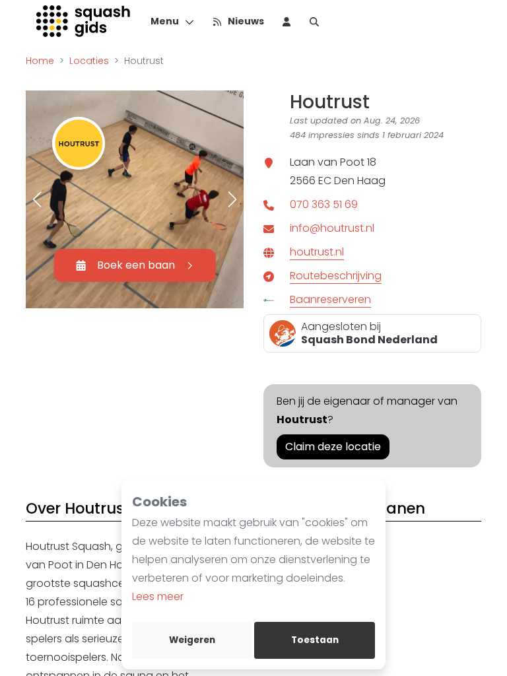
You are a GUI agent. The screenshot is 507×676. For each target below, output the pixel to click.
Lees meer (158, 596)
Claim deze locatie (333, 446)
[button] (37, 199)
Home (40, 60)
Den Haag (360, 180)
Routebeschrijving (336, 275)
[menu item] (286, 21)
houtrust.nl (317, 251)
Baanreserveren (330, 299)
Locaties (89, 60)
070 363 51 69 (324, 204)
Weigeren (192, 640)
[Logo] (84, 21)
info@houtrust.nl (332, 228)
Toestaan (315, 640)
